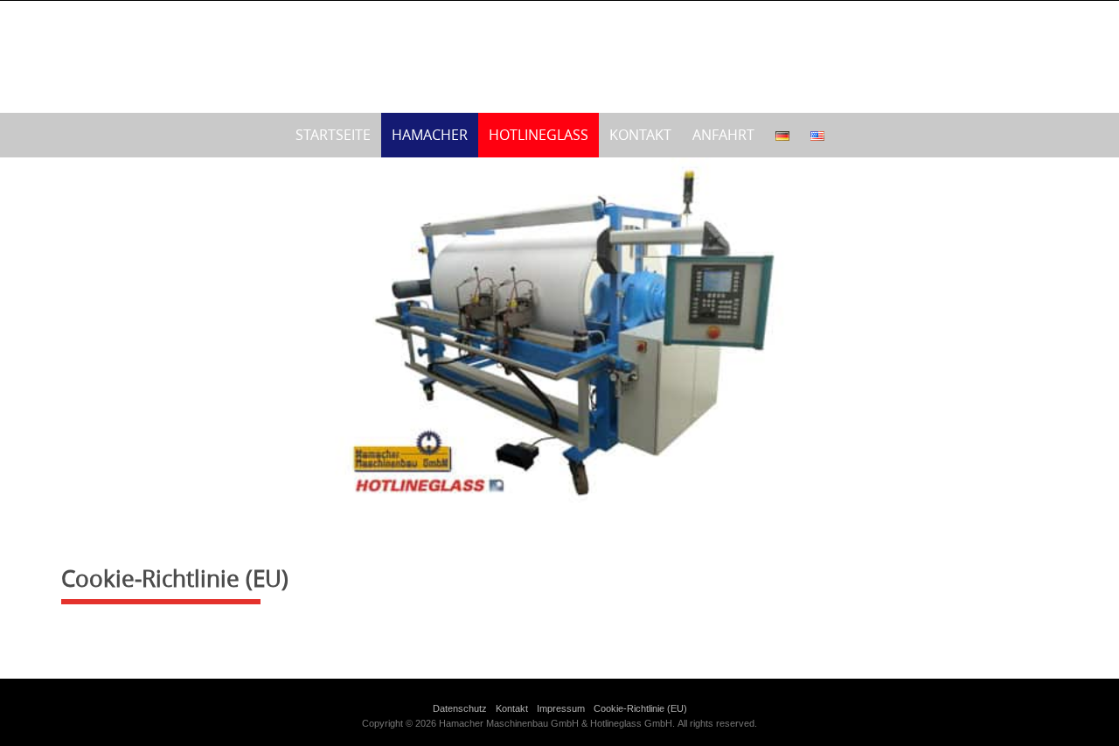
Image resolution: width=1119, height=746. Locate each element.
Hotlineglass (538, 134)
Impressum (561, 708)
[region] (559, 332)
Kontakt (640, 134)
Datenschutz (460, 708)
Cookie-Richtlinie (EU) (640, 708)
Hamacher (430, 134)
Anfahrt (723, 134)
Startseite (333, 134)
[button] (27, 332)
